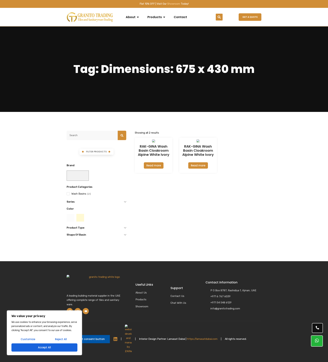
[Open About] (137, 17)
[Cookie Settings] (88, 339)
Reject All (61, 339)
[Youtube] (86, 311)
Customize (28, 339)
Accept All (44, 347)
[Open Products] (164, 17)
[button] (219, 17)
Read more (153, 165)
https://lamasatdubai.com (202, 338)
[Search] (122, 135)
